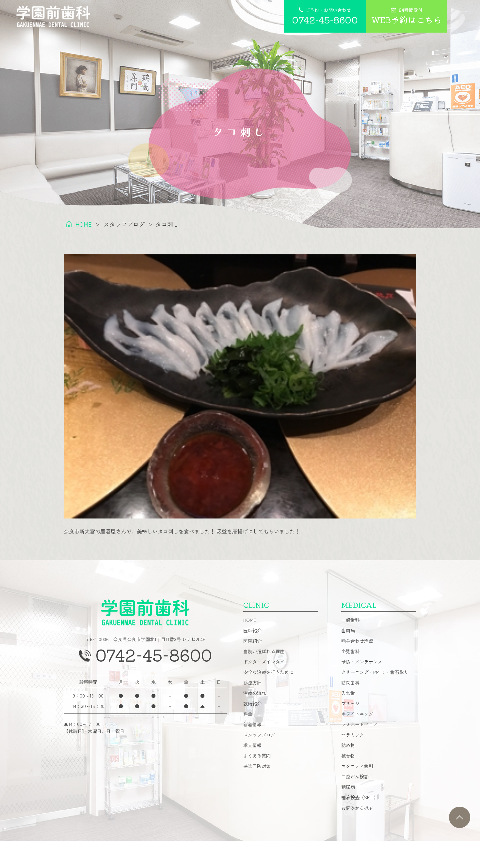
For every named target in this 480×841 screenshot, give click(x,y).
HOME (249, 620)
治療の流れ (254, 693)
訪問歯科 (350, 682)
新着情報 (252, 724)
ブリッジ (350, 703)
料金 (247, 714)
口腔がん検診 (355, 776)
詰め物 (348, 745)
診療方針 (252, 682)
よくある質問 (257, 755)
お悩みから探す (357, 807)
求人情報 (252, 745)
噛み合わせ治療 (357, 640)
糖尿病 (348, 787)
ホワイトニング (357, 714)
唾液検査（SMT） (359, 797)
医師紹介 (252, 630)
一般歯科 (350, 620)
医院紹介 (252, 640)
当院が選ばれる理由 (263, 651)
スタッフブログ (259, 734)
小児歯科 (350, 651)
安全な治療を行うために (268, 672)
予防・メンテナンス (361, 661)
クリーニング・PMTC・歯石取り (374, 672)
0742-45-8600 (153, 654)
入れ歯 (348, 693)
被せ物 (348, 755)
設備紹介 (252, 703)
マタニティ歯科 (357, 766)
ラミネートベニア (359, 724)
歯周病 (348, 630)
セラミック (352, 734)
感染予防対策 (257, 766)
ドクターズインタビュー (268, 661)
